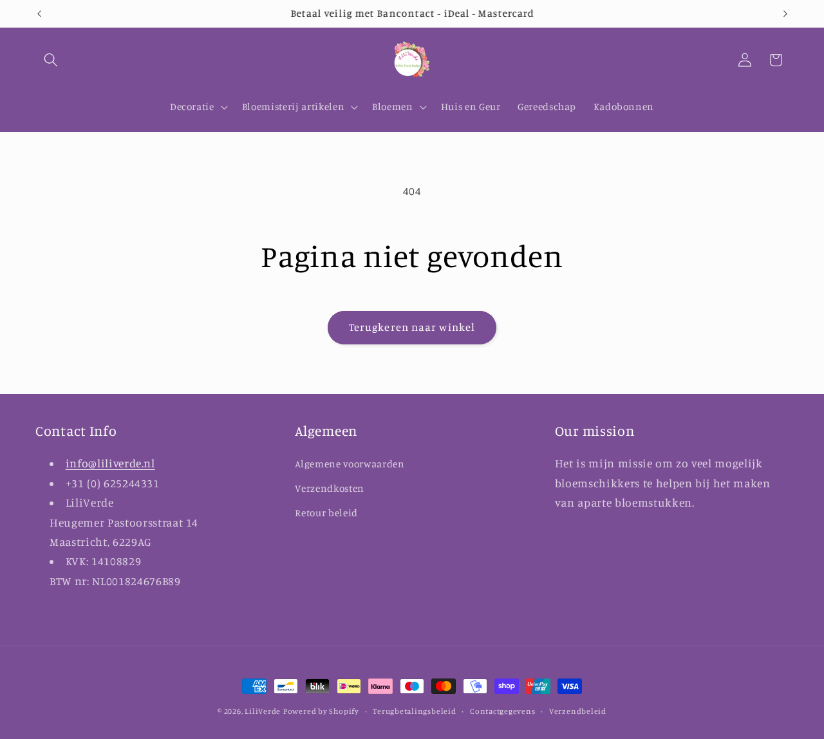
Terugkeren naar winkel (412, 327)
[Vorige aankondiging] (39, 13)
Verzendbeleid (577, 711)
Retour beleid (326, 513)
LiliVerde (263, 711)
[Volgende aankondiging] (785, 13)
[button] (50, 59)
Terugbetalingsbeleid (414, 711)
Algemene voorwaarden (349, 464)
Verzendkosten (329, 488)
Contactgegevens (503, 711)
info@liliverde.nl (110, 463)
